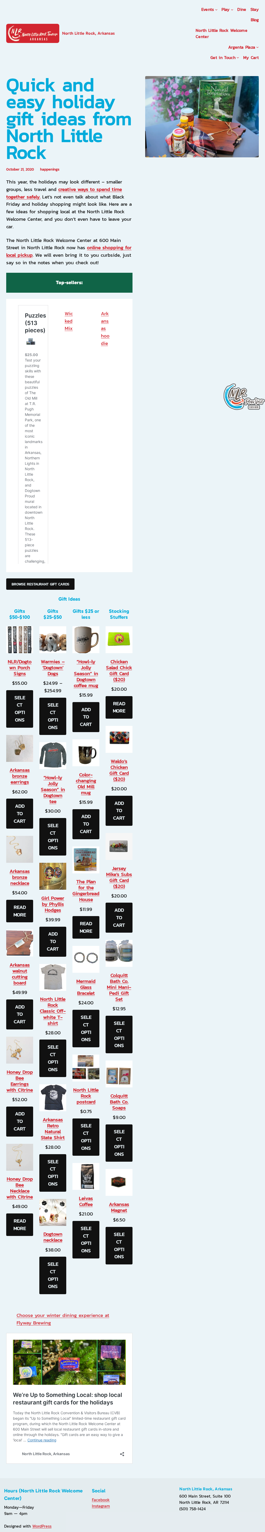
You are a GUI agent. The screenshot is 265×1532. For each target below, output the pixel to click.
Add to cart (20, 813)
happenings (50, 169)
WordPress (41, 1526)
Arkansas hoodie (105, 328)
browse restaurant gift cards (40, 584)
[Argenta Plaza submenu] (257, 47)
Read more (19, 910)
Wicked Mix (69, 321)
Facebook (101, 1500)
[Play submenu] (232, 9)
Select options (19, 709)
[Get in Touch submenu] (238, 57)
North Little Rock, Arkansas (88, 33)
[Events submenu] (216, 9)
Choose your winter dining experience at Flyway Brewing (63, 1319)
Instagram (101, 1506)
